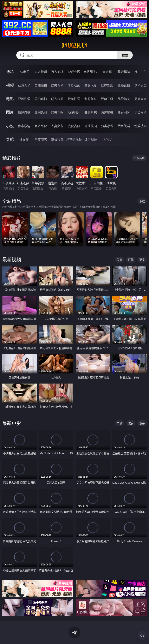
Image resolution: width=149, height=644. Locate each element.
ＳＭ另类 (140, 85)
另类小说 (107, 126)
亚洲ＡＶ (24, 85)
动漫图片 (74, 112)
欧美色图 (57, 112)
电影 (10, 98)
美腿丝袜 (90, 112)
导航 (10, 139)
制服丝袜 (90, 99)
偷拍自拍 (41, 99)
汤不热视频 (74, 139)
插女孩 (24, 139)
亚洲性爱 (24, 99)
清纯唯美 (107, 112)
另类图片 (140, 112)
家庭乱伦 (41, 126)
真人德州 (41, 72)
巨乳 (130, 259)
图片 (10, 112)
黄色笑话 (124, 126)
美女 (119, 259)
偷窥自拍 (24, 112)
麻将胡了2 (90, 72)
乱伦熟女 (124, 99)
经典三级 (107, 99)
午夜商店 (41, 139)
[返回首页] (142, 635)
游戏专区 (74, 72)
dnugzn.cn (74, 45)
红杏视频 (90, 139)
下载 (142, 201)
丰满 (119, 423)
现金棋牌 (124, 72)
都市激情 (24, 126)
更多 (142, 259)
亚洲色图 (41, 112)
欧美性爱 (74, 99)
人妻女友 (57, 126)
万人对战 (57, 72)
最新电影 (11, 423)
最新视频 (11, 259)
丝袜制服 (107, 85)
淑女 (130, 423)
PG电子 (24, 72)
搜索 (125, 55)
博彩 (10, 71)
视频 (10, 85)
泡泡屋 (107, 139)
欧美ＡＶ (57, 85)
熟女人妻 (90, 85)
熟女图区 (124, 112)
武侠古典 (74, 126)
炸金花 (107, 72)
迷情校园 (90, 126)
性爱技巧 (140, 126)
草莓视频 (57, 139)
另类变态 (140, 99)
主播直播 (124, 85)
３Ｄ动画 (74, 85)
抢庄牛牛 (140, 72)
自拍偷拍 (41, 85)
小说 (10, 125)
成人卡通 (57, 99)
